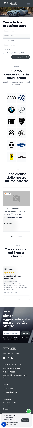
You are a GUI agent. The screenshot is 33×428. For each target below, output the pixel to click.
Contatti (6, 409)
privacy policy (14, 339)
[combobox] (16, 31)
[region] (16, 214)
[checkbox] (3, 53)
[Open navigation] (28, 3)
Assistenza (6, 406)
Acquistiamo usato (9, 403)
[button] (3, 424)
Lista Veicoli (7, 400)
